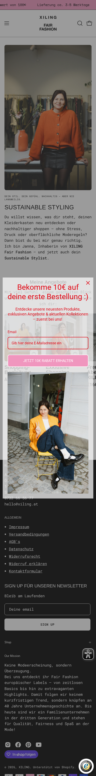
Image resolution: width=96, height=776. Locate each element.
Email (12, 332)
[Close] (88, 283)
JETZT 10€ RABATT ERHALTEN (48, 361)
